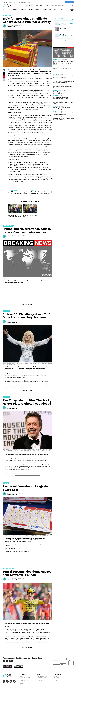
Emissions (15, 9)
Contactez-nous (12, 2)
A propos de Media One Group (24, 2)
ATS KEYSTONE (11, 26)
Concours (38, 9)
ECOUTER (29, 5)
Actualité (23, 9)
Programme (39, 5)
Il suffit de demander (41, 677)
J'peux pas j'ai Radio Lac (42, 679)
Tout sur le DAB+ (53, 9)
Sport (55, 680)
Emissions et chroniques (25, 677)
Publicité (5, 2)
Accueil (21, 676)
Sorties (45, 9)
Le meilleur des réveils (42, 676)
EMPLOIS (21, 683)
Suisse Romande (57, 677)
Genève (55, 676)
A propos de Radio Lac (24, 680)
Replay (47, 5)
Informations (40, 680)
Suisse (55, 679)
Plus (61, 9)
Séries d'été (31, 9)
